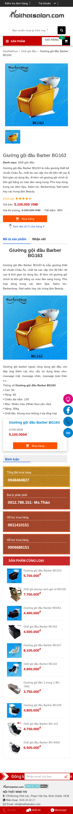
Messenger (60, 810)
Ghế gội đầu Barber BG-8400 (42, 742)
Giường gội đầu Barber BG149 (42, 705)
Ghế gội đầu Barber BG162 (40, 626)
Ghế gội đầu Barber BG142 (40, 663)
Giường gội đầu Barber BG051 (42, 607)
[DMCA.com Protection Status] (36, 786)
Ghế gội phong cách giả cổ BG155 (45, 589)
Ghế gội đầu (26, 162)
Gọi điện (11, 810)
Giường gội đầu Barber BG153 (42, 570)
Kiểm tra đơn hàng (16, 3)
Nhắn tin (36, 810)
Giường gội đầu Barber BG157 (42, 645)
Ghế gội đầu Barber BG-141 (41, 723)
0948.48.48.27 (27, 800)
